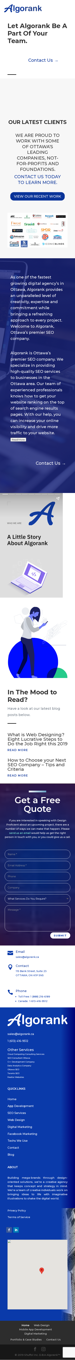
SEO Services (17, 1113)
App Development (21, 1106)
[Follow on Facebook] (9, 1230)
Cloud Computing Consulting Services (26, 1054)
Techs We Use (18, 1140)
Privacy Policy (17, 1210)
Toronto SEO (13, 1073)
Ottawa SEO (13, 1069)
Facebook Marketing (22, 1134)
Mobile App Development (35, 1329)
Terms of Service (19, 1217)
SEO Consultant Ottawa (19, 1058)
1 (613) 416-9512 (18, 1041)
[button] (41, 1270)
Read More (18, 439)
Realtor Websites (16, 1077)
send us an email (20, 833)
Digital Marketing (20, 1127)
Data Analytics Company (19, 1065)
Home (12, 1099)
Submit (60, 935)
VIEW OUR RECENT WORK (37, 196)
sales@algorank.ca (21, 1034)
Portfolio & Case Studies (26, 1339)
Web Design (16, 1120)
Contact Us (53, 1339)
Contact (13, 1147)
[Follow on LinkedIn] (16, 1230)
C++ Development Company (21, 1062)
